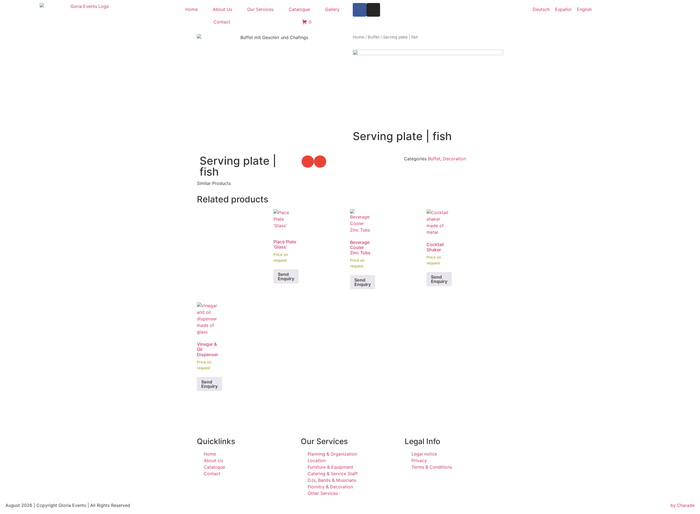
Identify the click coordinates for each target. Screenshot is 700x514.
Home (191, 9)
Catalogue (299, 9)
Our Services (260, 9)
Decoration (454, 158)
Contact (222, 22)
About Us (222, 9)
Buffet (374, 37)
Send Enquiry (286, 276)
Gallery (332, 9)
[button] (308, 161)
